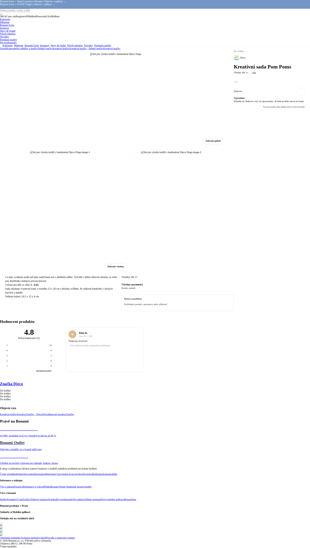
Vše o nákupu (7, 486)
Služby (3, 499)
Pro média (78, 499)
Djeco (45, 414)
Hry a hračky (31, 48)
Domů (3, 48)
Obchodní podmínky (10, 537)
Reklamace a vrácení (33, 486)
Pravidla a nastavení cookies (60, 537)
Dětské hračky (45, 48)
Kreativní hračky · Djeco (29, 414)
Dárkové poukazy (39, 499)
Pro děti (20, 48)
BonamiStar (130, 499)
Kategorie (11, 48)
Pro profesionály (64, 499)
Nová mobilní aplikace (112, 499)
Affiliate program (92, 499)
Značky (26, 499)
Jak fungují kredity (82, 486)
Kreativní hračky (78, 48)
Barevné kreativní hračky (61, 414)
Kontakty (12, 499)
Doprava (18, 486)
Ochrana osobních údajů (33, 537)
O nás (20, 499)
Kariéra (52, 499)
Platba (47, 486)
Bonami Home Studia (62, 486)
